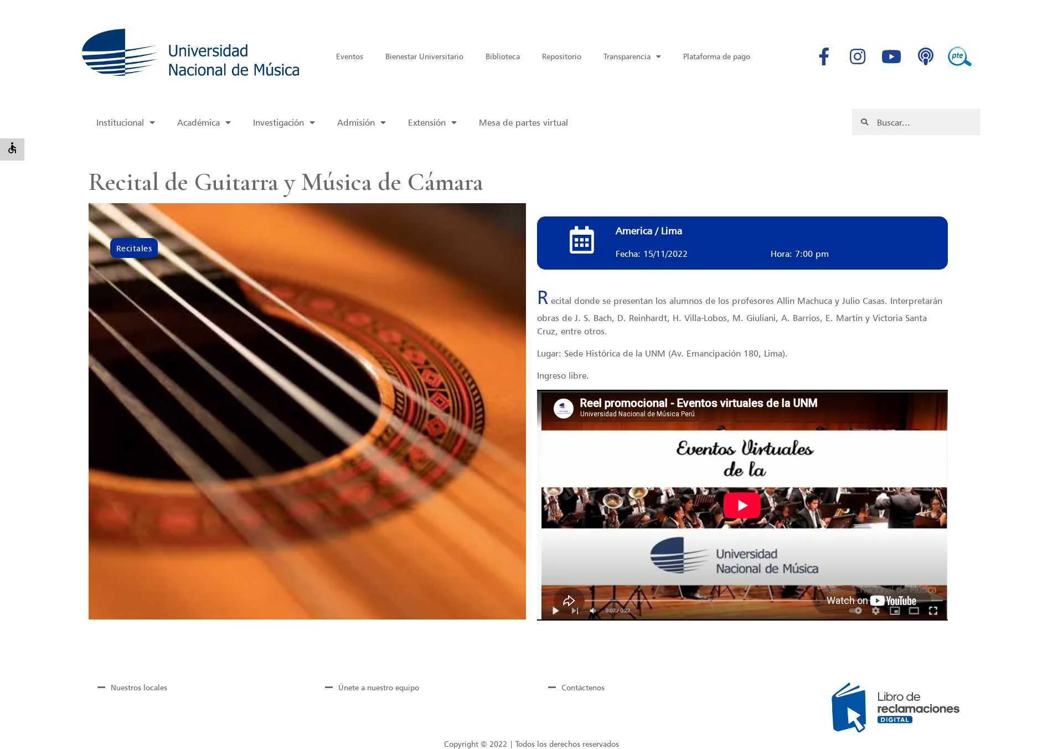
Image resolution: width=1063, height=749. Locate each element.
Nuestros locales (139, 687)
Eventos (349, 56)
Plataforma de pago (716, 56)
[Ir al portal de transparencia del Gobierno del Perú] (959, 56)
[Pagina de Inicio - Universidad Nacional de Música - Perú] (190, 52)
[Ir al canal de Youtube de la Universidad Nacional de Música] (891, 56)
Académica (198, 122)
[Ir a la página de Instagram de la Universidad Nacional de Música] (857, 56)
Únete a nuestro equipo (378, 687)
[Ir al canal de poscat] (925, 56)
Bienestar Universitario (424, 56)
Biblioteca (503, 56)
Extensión (427, 122)
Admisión (356, 122)
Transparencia (627, 56)
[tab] (192, 687)
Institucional (120, 122)
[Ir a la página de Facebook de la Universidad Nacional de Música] (823, 56)
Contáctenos (583, 687)
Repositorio (561, 56)
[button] (134, 248)
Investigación (278, 122)
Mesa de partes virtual (523, 122)
